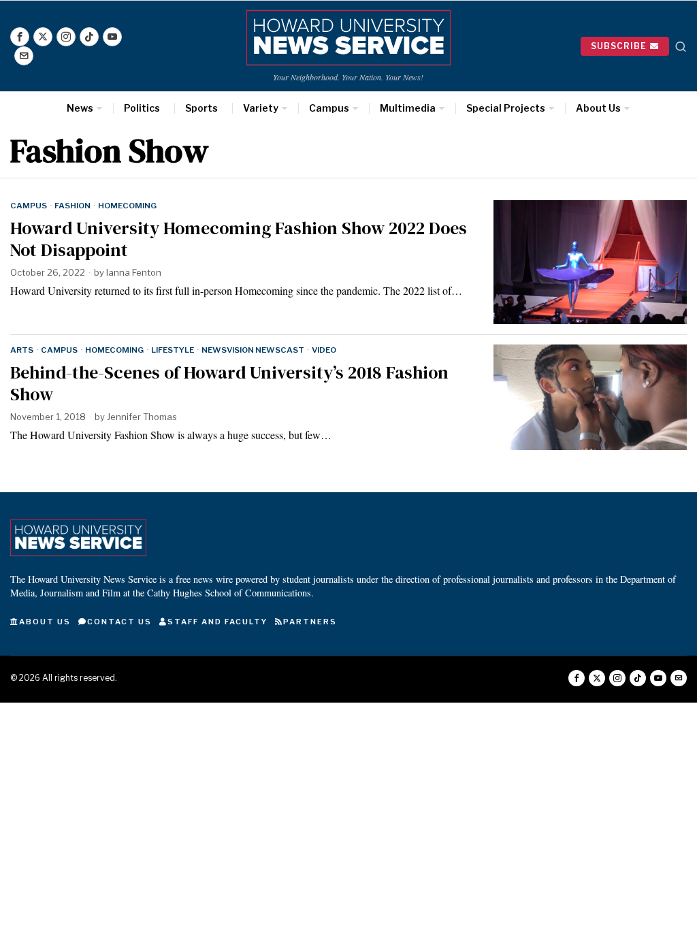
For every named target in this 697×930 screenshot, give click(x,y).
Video (324, 350)
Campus (28, 205)
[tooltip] (19, 36)
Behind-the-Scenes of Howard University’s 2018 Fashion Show (229, 383)
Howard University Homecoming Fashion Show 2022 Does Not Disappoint (238, 239)
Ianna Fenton (133, 272)
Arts (21, 350)
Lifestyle (172, 350)
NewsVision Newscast (252, 350)
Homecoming (127, 205)
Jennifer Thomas (142, 416)
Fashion (72, 205)
